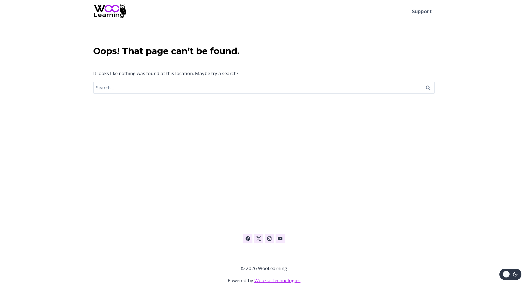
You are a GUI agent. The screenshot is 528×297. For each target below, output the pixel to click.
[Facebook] (247, 238)
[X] (258, 238)
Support (422, 11)
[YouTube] (280, 238)
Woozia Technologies (277, 280)
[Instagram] (269, 238)
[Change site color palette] (510, 274)
